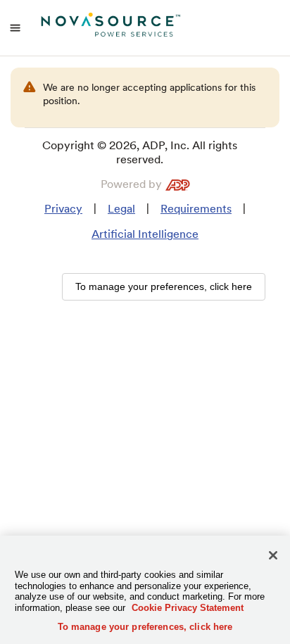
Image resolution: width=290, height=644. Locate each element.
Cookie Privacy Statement (188, 607)
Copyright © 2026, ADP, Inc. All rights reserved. (139, 152)
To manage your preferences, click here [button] (163, 286)
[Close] (273, 555)
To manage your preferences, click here (145, 626)
